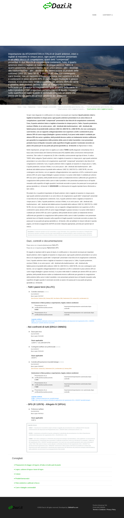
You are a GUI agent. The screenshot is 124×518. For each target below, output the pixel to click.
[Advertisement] (62, 31)
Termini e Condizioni (99, 509)
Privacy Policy (111, 509)
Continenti (107, 15)
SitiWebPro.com (73, 507)
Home (94, 15)
